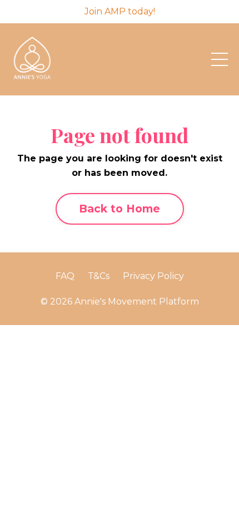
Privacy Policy (153, 276)
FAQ (65, 276)
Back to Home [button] (120, 208)
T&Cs (98, 276)
